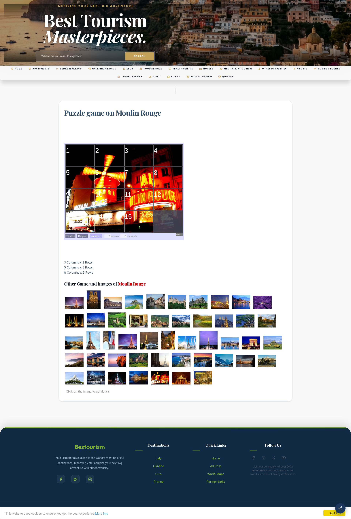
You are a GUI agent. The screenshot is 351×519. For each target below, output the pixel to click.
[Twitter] (75, 479)
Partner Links (215, 481)
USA (158, 474)
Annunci (179, 234)
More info (101, 513)
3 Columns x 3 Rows (78, 262)
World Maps (215, 474)
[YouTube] (284, 458)
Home (216, 458)
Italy (158, 458)
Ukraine (158, 466)
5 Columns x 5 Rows (78, 267)
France (158, 481)
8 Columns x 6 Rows (78, 272)
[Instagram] (90, 479)
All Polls (215, 466)
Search (139, 56)
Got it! (334, 513)
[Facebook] (61, 479)
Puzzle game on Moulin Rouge (112, 112)
